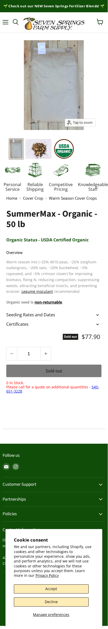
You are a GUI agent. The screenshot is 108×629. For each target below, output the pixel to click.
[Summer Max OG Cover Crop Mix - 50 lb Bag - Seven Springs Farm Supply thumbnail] (38, 149)
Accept (51, 588)
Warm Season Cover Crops (73, 198)
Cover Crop (33, 198)
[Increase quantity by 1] (46, 354)
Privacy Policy (47, 575)
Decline (51, 601)
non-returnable (48, 302)
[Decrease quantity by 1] (11, 354)
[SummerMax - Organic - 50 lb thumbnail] (64, 149)
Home (11, 198)
